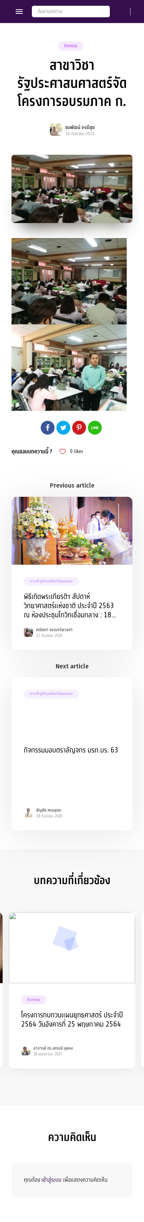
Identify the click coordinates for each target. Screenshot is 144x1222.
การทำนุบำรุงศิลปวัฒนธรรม (51, 581)
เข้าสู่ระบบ (51, 1180)
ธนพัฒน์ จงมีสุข (79, 127)
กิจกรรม (70, 46)
